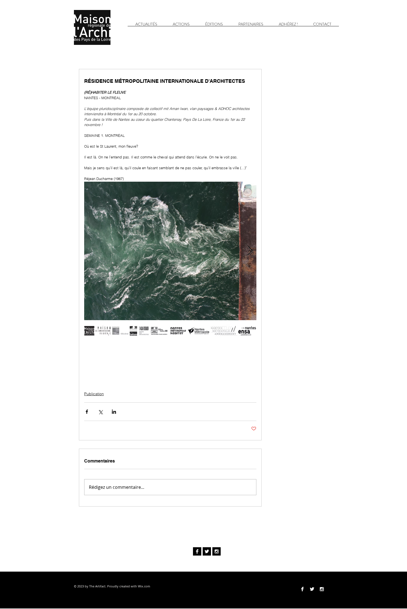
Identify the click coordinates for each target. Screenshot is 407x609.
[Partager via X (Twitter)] (100, 411)
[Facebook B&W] (197, 551)
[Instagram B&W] (216, 551)
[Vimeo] (331, 589)
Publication (94, 393)
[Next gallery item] (250, 250)
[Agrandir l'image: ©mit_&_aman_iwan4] (170, 251)
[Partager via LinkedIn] (114, 411)
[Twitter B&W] (207, 551)
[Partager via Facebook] (86, 411)
